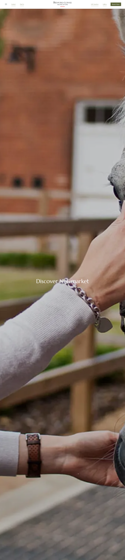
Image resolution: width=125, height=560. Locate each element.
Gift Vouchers (94, 4)
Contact (13, 4)
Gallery (105, 4)
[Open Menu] (5, 4)
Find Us (22, 4)
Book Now (116, 4)
